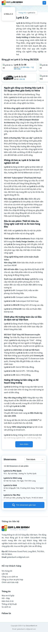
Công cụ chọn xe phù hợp (12, 579)
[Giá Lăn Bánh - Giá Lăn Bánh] (16, 3)
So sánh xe (6, 607)
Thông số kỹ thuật (9, 604)
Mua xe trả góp (8, 595)
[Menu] (44, 3)
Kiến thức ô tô (8, 601)
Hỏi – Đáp (6, 598)
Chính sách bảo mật (10, 582)
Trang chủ (22, 13)
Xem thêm (24, 444)
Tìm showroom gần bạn (26, 505)
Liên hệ (5, 574)
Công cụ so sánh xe (10, 576)
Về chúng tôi (7, 571)
